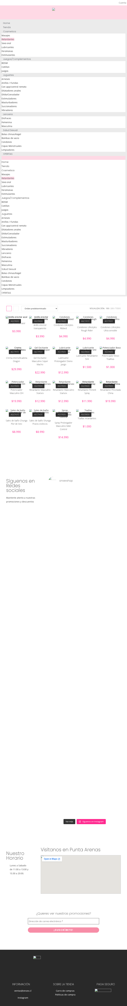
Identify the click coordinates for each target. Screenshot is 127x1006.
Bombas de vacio (10, 138)
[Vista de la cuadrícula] (9, 308)
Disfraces (6, 118)
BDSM (5, 63)
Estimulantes (8, 54)
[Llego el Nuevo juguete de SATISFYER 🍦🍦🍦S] (55, 652)
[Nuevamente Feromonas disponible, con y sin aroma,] (99, 506)
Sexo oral (6, 43)
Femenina (7, 122)
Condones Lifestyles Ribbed (63, 327)
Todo (118, 308)
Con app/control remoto (14, 86)
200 (112, 308)
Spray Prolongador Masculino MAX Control (63, 426)
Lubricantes (8, 47)
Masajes (6, 35)
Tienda (7, 27)
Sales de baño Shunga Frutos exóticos (40, 422)
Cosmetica (9, 31)
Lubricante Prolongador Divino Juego (63, 361)
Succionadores (9, 106)
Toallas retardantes (87, 418)
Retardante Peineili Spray (87, 391)
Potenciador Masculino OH (16, 391)
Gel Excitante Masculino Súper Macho (40, 361)
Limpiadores (8, 149)
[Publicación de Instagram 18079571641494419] (84, 498)
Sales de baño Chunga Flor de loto (16, 422)
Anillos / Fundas (10, 82)
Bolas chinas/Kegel (11, 134)
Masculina (7, 126)
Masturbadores (10, 102)
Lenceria (8, 114)
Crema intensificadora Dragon (16, 359)
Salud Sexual (10, 130)
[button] (63, 158)
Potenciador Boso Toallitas (110, 357)
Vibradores (7, 110)
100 (107, 308)
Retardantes (8, 39)
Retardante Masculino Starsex (39, 391)
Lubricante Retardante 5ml (87, 357)
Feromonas (7, 51)
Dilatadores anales (11, 90)
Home (6, 23)
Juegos (5, 70)
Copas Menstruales (12, 145)
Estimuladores (9, 98)
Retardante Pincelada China (110, 391)
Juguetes (8, 75)
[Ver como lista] (15, 308)
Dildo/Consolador (11, 94)
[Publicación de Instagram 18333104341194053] (70, 498)
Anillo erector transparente (40, 327)
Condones (7, 141)
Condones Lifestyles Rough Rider (87, 329)
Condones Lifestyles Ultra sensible (110, 329)
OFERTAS (8, 153)
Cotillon (5, 66)
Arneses (6, 79)
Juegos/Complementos (17, 59)
